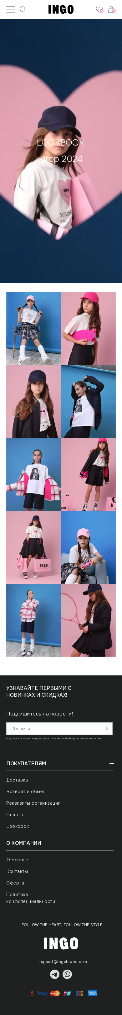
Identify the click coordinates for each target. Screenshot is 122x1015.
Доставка (17, 780)
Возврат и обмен (26, 791)
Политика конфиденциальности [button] (30, 898)
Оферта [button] (15, 883)
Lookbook (18, 826)
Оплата (14, 815)
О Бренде (17, 860)
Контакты (17, 871)
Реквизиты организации (33, 803)
